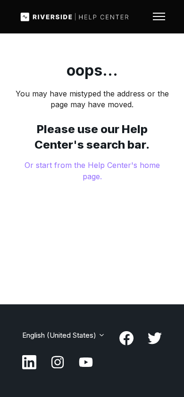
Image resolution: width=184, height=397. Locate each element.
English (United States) (60, 335)
